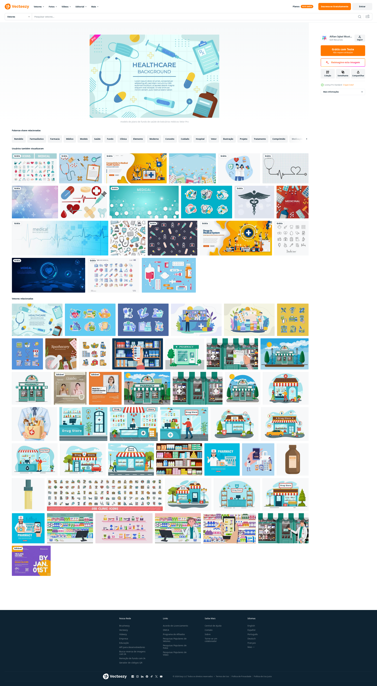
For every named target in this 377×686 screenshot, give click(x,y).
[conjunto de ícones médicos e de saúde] (34, 168)
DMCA (166, 630)
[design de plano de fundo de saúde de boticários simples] (60, 353)
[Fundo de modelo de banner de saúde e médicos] (60, 238)
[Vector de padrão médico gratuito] (172, 238)
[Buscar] (359, 16)
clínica (123, 138)
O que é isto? (348, 85)
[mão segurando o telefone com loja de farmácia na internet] (229, 528)
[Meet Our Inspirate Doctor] (105, 388)
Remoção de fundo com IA (132, 658)
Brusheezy (124, 625)
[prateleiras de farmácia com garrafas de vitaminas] (124, 528)
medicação (297, 138)
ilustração (228, 138)
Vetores (38, 6)
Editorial (80, 6)
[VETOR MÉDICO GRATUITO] (80, 168)
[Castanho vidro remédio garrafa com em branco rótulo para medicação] (293, 459)
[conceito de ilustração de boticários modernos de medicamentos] (249, 320)
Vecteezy (123, 630)
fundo (110, 138)
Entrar (362, 6)
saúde (97, 138)
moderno (154, 138)
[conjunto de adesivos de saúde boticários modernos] (90, 320)
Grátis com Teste (343, 51)
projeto (243, 138)
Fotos (52, 6)
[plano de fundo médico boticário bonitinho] (192, 168)
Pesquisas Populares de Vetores (175, 640)
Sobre (207, 634)
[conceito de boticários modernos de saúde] (196, 320)
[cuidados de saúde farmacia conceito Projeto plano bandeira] (222, 459)
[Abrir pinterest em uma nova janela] (147, 676)
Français (252, 642)
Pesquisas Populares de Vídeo (175, 653)
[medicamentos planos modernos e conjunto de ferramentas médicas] (169, 275)
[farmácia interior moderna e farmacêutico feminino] (178, 528)
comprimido (278, 138)
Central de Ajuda (213, 625)
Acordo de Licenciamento (175, 625)
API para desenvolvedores (132, 647)
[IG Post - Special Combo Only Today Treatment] (70, 388)
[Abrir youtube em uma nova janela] (161, 676)
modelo (84, 138)
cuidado (185, 138)
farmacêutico (37, 138)
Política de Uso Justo (263, 676)
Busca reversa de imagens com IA (132, 652)
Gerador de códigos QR (130, 662)
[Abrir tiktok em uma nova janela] (152, 676)
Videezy (123, 634)
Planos (296, 6)
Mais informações (331, 92)
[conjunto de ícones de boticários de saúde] (293, 320)
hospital (200, 138)
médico (69, 138)
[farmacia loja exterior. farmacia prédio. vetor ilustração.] (184, 353)
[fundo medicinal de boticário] (293, 202)
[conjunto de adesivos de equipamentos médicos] (206, 202)
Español (251, 630)
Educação (124, 642)
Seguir (360, 39)
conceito (169, 138)
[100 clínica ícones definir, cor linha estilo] (105, 494)
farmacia (55, 138)
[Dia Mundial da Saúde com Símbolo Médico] (254, 202)
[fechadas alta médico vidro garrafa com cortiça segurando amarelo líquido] (28, 494)
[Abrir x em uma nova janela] (156, 676)
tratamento (260, 138)
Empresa (123, 638)
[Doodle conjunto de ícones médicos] (291, 238)
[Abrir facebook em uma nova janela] (133, 676)
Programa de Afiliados (174, 634)
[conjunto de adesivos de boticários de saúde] (143, 320)
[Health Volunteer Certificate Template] (31, 561)
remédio (18, 138)
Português (253, 634)
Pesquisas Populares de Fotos (175, 646)
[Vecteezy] (17, 7)
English (251, 625)
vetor (214, 138)
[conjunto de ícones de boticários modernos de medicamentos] (94, 353)
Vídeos (65, 6)
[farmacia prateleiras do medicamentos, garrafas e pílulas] (179, 459)
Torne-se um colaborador (211, 640)
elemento (138, 138)
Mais (93, 6)
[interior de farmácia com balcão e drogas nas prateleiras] (70, 528)
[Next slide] (304, 139)
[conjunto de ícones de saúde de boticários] (27, 353)
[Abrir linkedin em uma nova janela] (142, 676)
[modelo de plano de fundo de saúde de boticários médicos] (37, 320)
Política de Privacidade (241, 676)
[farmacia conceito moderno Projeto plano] (28, 528)
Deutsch (252, 638)
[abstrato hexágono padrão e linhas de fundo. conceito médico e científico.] (35, 202)
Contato (208, 630)
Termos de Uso (222, 676)
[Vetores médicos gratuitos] (83, 202)
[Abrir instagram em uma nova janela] (137, 676)
